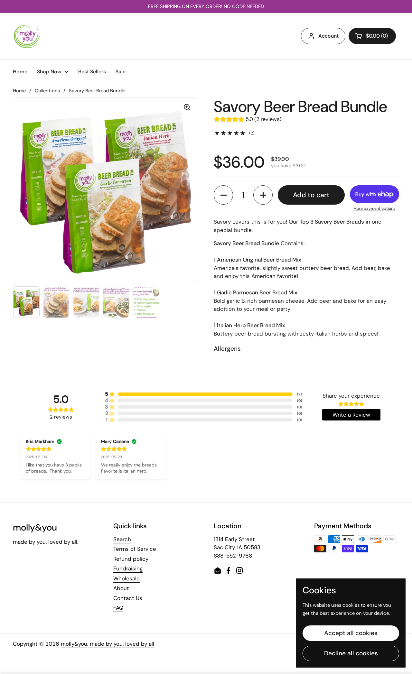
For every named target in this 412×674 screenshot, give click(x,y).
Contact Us (127, 598)
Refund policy (130, 558)
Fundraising (128, 568)
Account (328, 35)
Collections (47, 91)
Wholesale (126, 578)
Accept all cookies (351, 633)
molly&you (74, 643)
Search (122, 539)
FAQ (118, 607)
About (121, 588)
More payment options (374, 208)
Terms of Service (134, 548)
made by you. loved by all (121, 643)
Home (19, 91)
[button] (372, 36)
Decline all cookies (351, 653)
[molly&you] (27, 36)
